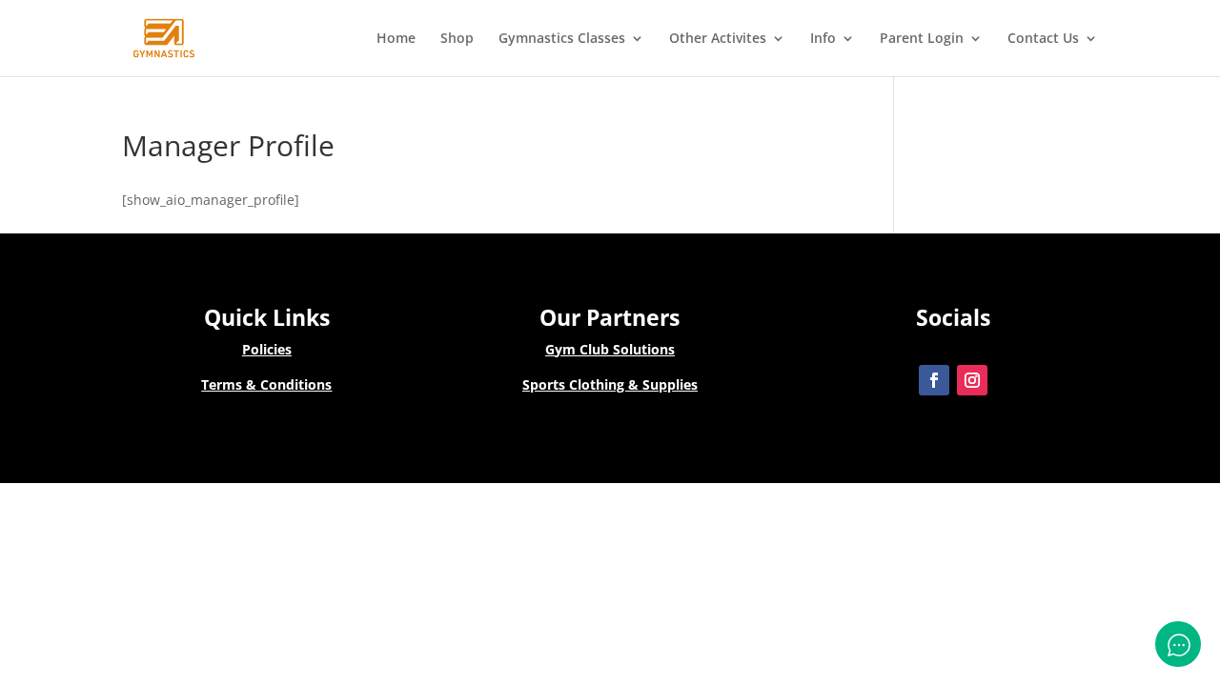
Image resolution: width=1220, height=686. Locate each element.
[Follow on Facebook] (934, 380)
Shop (457, 39)
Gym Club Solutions (610, 349)
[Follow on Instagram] (972, 380)
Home (396, 39)
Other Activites (717, 39)
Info (823, 39)
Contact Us (1043, 39)
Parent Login (922, 39)
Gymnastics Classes (561, 39)
